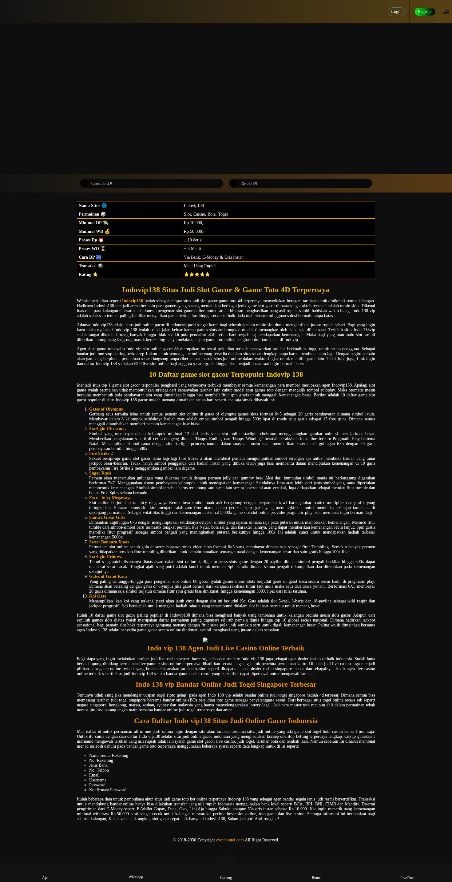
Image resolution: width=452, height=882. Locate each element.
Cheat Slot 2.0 (101, 183)
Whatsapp (136, 877)
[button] (447, 11)
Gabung (226, 878)
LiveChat (407, 878)
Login (396, 11)
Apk (45, 878)
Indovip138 (132, 301)
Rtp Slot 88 (248, 183)
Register (425, 11)
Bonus (316, 878)
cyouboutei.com (230, 840)
